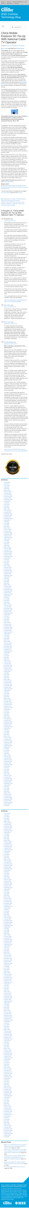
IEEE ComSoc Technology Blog (11, 16)
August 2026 (7, 482)
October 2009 (7, 800)
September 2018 (8, 632)
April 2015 (6, 696)
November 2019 (8, 610)
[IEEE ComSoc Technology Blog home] (14, 9)
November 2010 (8, 780)
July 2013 (6, 729)
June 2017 (6, 655)
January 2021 (7, 588)
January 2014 (7, 720)
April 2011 (6, 772)
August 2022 (7, 558)
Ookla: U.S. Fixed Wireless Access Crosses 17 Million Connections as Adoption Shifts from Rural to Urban (15, 1146)
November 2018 (8, 629)
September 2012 (8, 745)
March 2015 (7, 698)
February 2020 (8, 605)
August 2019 (7, 614)
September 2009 (8, 802)
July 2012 (6, 748)
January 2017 (7, 663)
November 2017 (8, 647)
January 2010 (7, 796)
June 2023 (6, 542)
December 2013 (8, 722)
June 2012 (6, 750)
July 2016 (6, 673)
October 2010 (7, 781)
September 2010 (8, 783)
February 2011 (7, 775)
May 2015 (6, 695)
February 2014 (8, 718)
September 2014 (8, 707)
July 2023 (6, 540)
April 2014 (6, 715)
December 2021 (8, 570)
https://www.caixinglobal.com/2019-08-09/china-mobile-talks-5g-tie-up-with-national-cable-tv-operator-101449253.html (14, 187)
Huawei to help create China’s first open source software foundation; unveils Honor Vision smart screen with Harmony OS (13, 203)
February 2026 (8, 491)
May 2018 (6, 638)
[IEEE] (20, 1203)
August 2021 (7, 576)
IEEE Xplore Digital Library (18, 1)
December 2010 (8, 778)
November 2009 (8, 799)
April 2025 (6, 507)
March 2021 (7, 584)
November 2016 (8, 666)
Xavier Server (7, 322)
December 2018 (8, 627)
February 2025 (8, 510)
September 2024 (8, 518)
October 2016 (7, 668)
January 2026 (7, 493)
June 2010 (6, 788)
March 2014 (7, 717)
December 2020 (8, 589)
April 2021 (6, 583)
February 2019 (8, 624)
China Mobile (6, 192)
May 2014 (6, 714)
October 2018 (7, 630)
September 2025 (8, 499)
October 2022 (7, 554)
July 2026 (6, 483)
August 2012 (7, 747)
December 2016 (8, 665)
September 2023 (8, 537)
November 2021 (8, 572)
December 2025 (8, 494)
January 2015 (7, 701)
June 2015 (6, 693)
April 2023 (6, 545)
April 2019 (6, 621)
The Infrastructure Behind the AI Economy (14, 1166)
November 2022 (8, 553)
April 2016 (6, 677)
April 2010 (6, 791)
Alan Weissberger (20, 45)
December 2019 (8, 608)
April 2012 (6, 753)
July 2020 (6, 597)
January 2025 (7, 512)
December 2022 (8, 551)
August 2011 (7, 766)
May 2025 (6, 506)
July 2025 (6, 502)
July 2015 (6, 692)
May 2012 (6, 752)
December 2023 (8, 532)
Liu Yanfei (5, 48)
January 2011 (7, 777)
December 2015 (8, 684)
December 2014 (8, 703)
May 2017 (6, 657)
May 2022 (6, 562)
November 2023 (8, 534)
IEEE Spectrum (10, 3)
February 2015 (8, 699)
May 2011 (6, 770)
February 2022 (8, 567)
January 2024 (7, 531)
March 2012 (7, 755)
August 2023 (7, 539)
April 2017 (6, 658)
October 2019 (7, 611)
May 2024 (6, 524)
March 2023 (7, 547)
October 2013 (7, 725)
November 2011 (8, 761)
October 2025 (7, 498)
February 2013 (8, 737)
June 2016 (6, 674)
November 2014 (8, 704)
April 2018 (6, 640)
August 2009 (7, 804)
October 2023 (7, 535)
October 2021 (7, 573)
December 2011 (8, 759)
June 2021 (6, 580)
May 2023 (6, 543)
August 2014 (7, 709)
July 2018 (6, 635)
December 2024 (8, 513)
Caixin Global (20, 48)
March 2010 (7, 793)
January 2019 (7, 625)
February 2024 (8, 529)
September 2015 (8, 688)
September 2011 (8, 764)
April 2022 (6, 564)
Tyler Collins (7, 305)
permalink (19, 192)
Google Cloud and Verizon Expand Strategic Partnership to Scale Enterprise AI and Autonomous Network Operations (15, 1157)
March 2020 (7, 603)
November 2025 (8, 496)
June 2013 (6, 731)
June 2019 (6, 617)
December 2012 (8, 740)
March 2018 (7, 641)
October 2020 (7, 592)
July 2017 (6, 654)
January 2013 (7, 739)
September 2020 (8, 594)
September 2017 (8, 651)
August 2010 (7, 785)
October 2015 (7, 687)
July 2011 (6, 767)
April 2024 (6, 526)
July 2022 (6, 559)
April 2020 (6, 602)
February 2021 (8, 586)
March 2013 (7, 736)
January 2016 (7, 682)
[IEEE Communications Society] (7, 1203)
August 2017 (7, 652)
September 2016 (8, 670)
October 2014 (7, 706)
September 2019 (8, 613)
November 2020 (8, 591)
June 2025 (6, 504)
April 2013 (6, 734)
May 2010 (6, 789)
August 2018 (7, 633)
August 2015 (7, 690)
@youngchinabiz (9, 181)
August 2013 (7, 728)
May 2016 (6, 676)
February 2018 (8, 643)
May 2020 (6, 600)
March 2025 (7, 509)
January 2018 (7, 644)
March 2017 (7, 660)
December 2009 (8, 797)
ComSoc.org (9, 1)
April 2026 (6, 488)
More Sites (16, 3)
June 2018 (6, 636)
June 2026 (6, 485)
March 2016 (7, 679)
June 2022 (6, 561)
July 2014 (6, 711)
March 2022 (7, 565)
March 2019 (7, 622)
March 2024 (7, 528)
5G (2, 192)
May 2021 (6, 581)
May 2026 (6, 487)
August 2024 (7, 520)
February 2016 (8, 681)
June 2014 (6, 712)
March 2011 (7, 774)
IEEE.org (2, 1)
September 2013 (8, 726)
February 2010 (8, 794)
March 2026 (7, 490)
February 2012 (8, 756)
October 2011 (7, 763)
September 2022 (8, 556)
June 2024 (6, 523)
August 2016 (7, 671)
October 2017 (7, 649)
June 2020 (6, 599)
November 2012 (8, 742)
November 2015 (8, 685)
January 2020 (7, 606)
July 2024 (6, 521)
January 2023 (7, 550)
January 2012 (7, 758)
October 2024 (7, 517)
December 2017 (8, 646)
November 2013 (8, 723)
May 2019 (6, 619)
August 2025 (7, 501)
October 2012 (7, 744)
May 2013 (6, 733)
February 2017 (8, 662)
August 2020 (7, 595)
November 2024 (8, 515)
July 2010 (6, 786)
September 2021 (8, 575)
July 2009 (6, 805)
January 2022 (7, 569)
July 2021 (6, 578)
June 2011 (6, 769)
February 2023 (8, 548)
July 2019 (6, 616)
